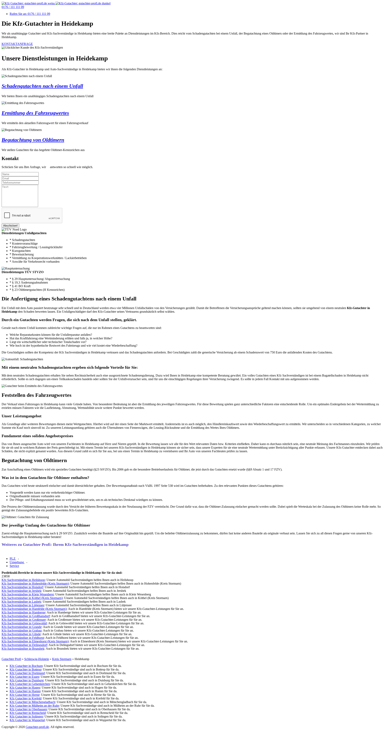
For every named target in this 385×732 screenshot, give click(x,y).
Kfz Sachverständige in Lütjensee (23, 605)
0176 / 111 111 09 (13, 7)
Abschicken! (10, 225)
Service (14, 566)
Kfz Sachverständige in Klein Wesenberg (28, 594)
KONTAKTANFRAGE (17, 44)
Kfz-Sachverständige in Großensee (24, 619)
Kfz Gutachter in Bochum (26, 666)
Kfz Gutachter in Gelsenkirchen (30, 684)
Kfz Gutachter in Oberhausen (28, 709)
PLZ (13, 558)
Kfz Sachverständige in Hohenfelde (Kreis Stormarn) (35, 583)
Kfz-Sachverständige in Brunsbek (23, 648)
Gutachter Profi (11, 659)
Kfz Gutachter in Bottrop (25, 669)
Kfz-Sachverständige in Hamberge (23, 612)
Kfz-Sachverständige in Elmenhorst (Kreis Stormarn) (35, 641)
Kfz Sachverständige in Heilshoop (23, 580)
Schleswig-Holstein (36, 659)
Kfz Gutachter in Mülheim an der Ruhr (34, 705)
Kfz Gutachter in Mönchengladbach (32, 702)
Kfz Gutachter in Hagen (25, 687)
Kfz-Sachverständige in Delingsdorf (24, 645)
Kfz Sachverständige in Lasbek (21, 601)
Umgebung (17, 562)
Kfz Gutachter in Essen (24, 676)
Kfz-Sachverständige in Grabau (22, 630)
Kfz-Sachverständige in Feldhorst (23, 637)
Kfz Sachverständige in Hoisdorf (22, 587)
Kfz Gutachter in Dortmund (27, 673)
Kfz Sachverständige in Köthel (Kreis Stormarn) (32, 598)
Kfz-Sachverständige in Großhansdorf (26, 616)
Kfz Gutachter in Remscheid (28, 713)
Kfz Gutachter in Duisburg (27, 680)
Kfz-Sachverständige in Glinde (21, 634)
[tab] (13, 558)
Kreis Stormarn (61, 659)
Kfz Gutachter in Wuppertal (27, 720)
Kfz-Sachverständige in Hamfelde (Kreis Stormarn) (34, 609)
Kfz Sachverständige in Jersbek (21, 590)
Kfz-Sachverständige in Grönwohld (24, 623)
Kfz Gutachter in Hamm (25, 691)
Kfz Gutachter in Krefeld (25, 698)
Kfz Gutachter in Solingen (26, 716)
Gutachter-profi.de (37, 727)
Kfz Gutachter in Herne (25, 694)
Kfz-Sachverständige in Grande (22, 627)
